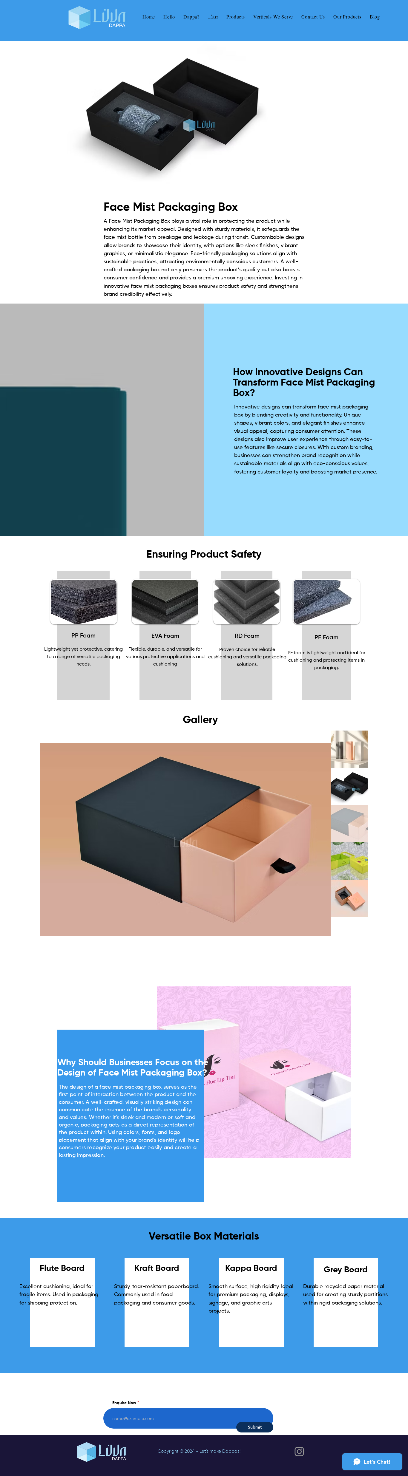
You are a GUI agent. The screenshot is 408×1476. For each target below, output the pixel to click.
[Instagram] (299, 1451)
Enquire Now (124, 1403)
